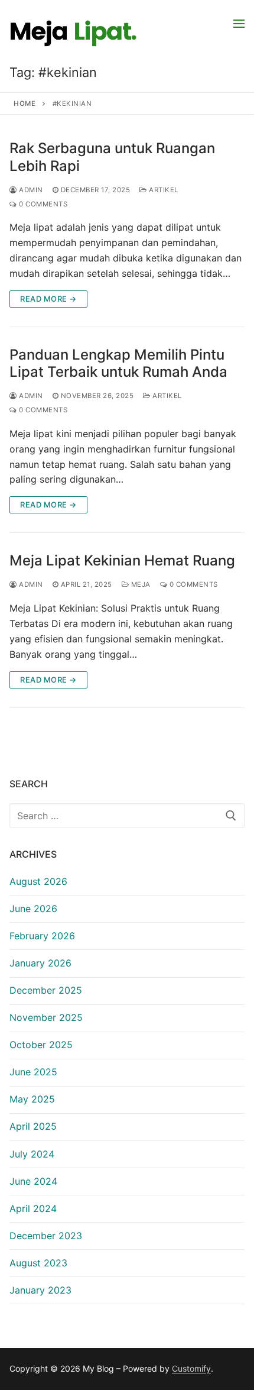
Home (24, 103)
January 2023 (40, 1290)
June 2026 (33, 908)
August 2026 (38, 881)
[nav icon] (239, 23)
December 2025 (45, 990)
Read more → (48, 298)
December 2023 (45, 1236)
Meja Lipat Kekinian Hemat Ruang (122, 560)
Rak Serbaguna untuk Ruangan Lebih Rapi (112, 157)
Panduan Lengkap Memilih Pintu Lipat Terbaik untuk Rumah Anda (118, 363)
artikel (162, 190)
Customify (191, 1368)
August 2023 (38, 1263)
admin (30, 190)
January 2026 (40, 963)
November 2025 (46, 1017)
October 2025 (41, 1044)
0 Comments (42, 204)
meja (140, 584)
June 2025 (33, 1072)
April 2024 (33, 1208)
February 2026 (42, 936)
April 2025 (33, 1126)
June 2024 (33, 1181)
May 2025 (32, 1099)
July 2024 (31, 1154)
